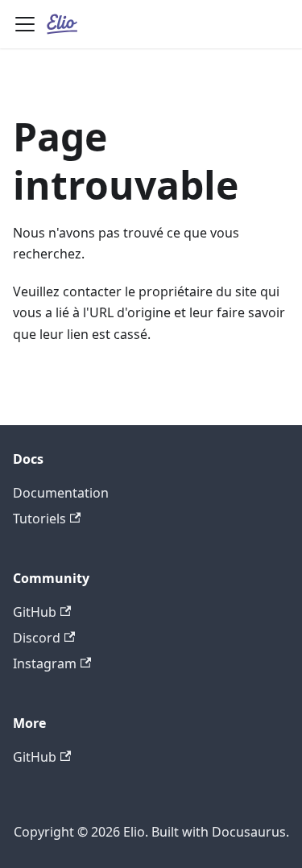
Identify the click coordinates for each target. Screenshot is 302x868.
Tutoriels (39, 518)
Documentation (61, 493)
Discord (36, 638)
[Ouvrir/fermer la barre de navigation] (25, 24)
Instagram (45, 663)
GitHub (34, 612)
